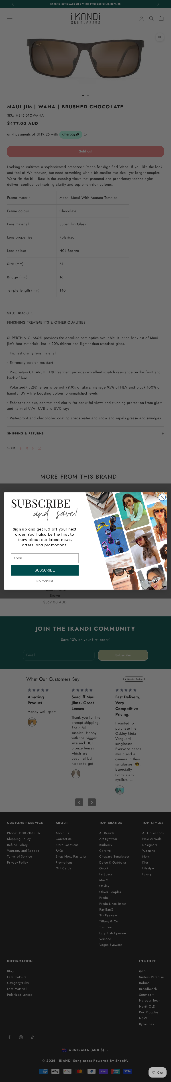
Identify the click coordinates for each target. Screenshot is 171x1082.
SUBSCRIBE (45, 570)
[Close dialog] (162, 497)
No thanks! (45, 581)
